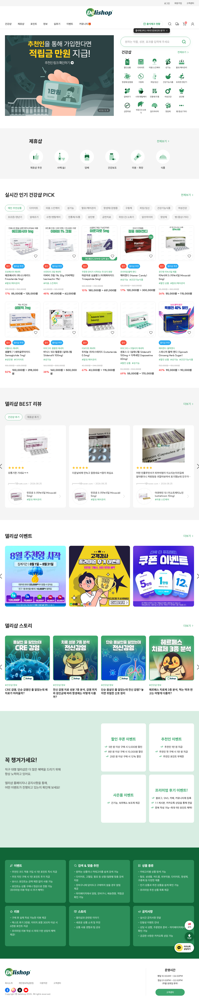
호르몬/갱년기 (15, 217)
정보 (45, 23)
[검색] (170, 24)
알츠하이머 (147, 217)
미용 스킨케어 (53, 208)
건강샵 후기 (13, 417)
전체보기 (182, 52)
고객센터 (190, 3)
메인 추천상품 (15, 208)
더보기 (187, 404)
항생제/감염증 (111, 208)
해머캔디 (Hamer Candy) (133, 275)
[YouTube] (26, 990)
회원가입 (178, 3)
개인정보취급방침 (26, 983)
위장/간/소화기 (126, 217)
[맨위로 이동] (189, 936)
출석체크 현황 (153, 23)
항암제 (163, 217)
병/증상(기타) (182, 217)
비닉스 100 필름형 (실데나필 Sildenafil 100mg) (57, 353)
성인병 (91, 217)
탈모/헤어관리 (89, 208)
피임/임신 (145, 208)
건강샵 (8, 23)
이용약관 (43, 983)
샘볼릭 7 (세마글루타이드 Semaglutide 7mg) (17, 353)
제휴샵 (21, 23)
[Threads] (19, 990)
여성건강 (182, 208)
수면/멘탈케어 (53, 217)
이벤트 (70, 23)
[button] (100, 110)
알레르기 (34, 217)
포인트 (33, 23)
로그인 (167, 3)
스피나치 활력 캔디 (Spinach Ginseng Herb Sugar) (173, 353)
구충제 (128, 208)
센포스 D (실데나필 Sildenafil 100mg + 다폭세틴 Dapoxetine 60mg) (136, 355)
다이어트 (33, 208)
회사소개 (8, 983)
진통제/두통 (74, 217)
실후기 (57, 23)
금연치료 (106, 217)
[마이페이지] (192, 24)
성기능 (70, 208)
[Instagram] (13, 990)
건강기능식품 (163, 208)
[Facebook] (7, 990)
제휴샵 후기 (33, 417)
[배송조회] (177, 24)
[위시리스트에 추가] (35, 256)
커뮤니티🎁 (85, 23)
